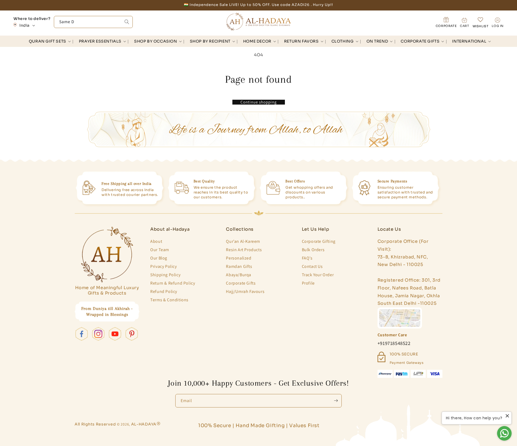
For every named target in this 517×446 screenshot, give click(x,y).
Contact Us (312, 266)
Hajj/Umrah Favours (245, 291)
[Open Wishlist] (481, 22)
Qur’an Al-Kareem (243, 241)
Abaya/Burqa (238, 275)
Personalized (238, 258)
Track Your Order (318, 275)
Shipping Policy (165, 275)
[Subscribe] (336, 401)
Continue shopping (258, 102)
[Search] (127, 22)
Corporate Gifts (241, 283)
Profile (308, 283)
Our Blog (158, 258)
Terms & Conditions (169, 300)
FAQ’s (307, 258)
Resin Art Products (244, 250)
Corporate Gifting (319, 241)
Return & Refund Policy (172, 283)
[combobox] (93, 22)
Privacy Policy (163, 266)
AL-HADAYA (143, 424)
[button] (48, 41)
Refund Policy (163, 291)
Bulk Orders (313, 250)
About (156, 241)
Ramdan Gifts (239, 266)
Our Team (159, 250)
